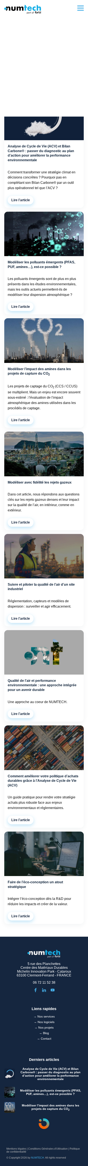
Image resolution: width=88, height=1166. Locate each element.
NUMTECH (37, 1157)
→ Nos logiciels (44, 1022)
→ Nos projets (44, 1027)
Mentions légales (16, 1148)
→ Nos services (44, 1016)
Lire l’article (20, 200)
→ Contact (44, 1038)
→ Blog (44, 1033)
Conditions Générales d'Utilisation (48, 1148)
